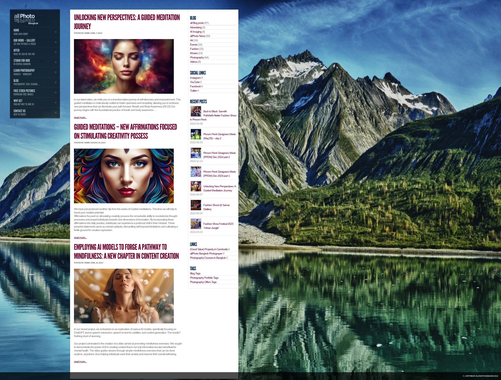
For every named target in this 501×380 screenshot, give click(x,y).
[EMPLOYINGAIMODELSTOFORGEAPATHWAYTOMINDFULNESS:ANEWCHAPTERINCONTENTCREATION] (126, 251)
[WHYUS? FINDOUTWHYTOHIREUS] (35, 102)
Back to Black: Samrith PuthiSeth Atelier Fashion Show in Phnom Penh (213, 115)
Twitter (193, 90)
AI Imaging (195, 31)
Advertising (196, 27)
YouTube (195, 82)
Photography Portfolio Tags (204, 277)
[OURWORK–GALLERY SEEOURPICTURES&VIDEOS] (35, 42)
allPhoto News (197, 35)
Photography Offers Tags (203, 282)
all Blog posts (197, 22)
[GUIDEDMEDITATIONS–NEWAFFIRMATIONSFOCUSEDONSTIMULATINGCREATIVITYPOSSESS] (126, 131)
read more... (80, 117)
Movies (194, 53)
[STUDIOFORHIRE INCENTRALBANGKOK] (35, 62)
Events (193, 44)
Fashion (194, 48)
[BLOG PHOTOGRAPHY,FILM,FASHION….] (35, 82)
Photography (197, 57)
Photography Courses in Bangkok (208, 257)
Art (191, 40)
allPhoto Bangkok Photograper (206, 253)
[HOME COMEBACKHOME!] (35, 32)
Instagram (195, 77)
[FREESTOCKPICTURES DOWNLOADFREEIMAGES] (35, 92)
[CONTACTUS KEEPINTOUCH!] (35, 112)
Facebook (195, 86)
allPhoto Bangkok (485, 376)
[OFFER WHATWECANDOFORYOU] (35, 52)
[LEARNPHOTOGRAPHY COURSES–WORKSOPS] (35, 72)
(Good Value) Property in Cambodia (209, 249)
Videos (193, 61)
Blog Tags (195, 273)
